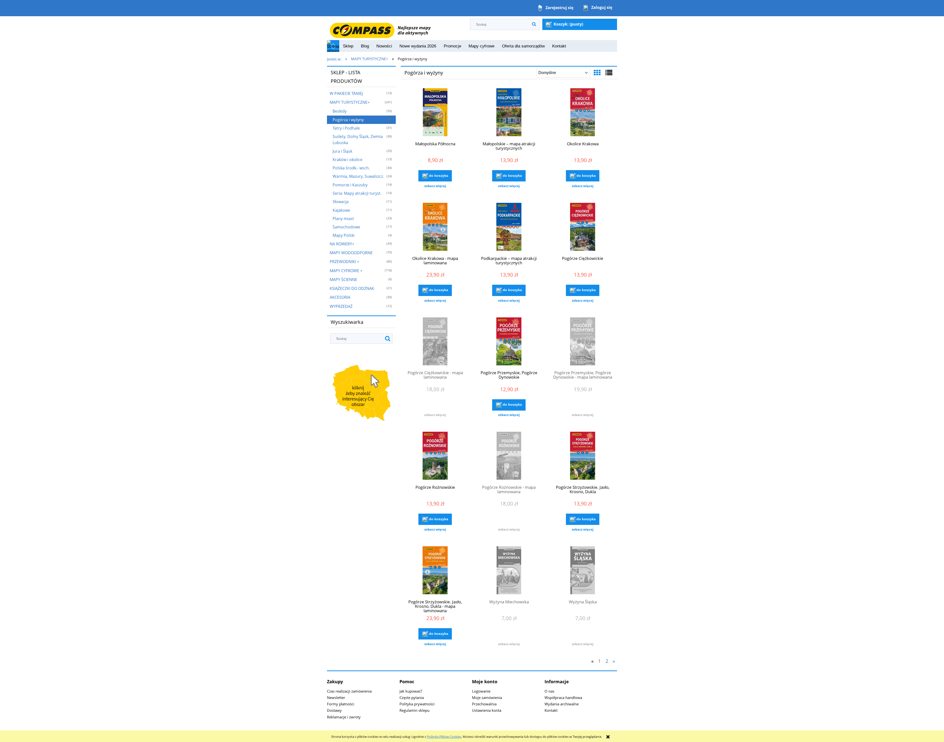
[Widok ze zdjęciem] (597, 72)
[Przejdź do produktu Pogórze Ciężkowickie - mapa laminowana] (435, 342)
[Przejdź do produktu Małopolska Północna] (435, 112)
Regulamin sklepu (414, 710)
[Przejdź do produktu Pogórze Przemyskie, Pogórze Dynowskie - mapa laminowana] (582, 342)
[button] (435, 186)
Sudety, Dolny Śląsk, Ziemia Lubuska (358, 139)
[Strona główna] (380, 27)
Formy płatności (340, 703)
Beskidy (340, 111)
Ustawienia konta (486, 710)
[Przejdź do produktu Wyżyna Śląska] (582, 570)
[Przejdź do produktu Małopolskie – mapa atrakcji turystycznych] (509, 112)
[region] (361, 394)
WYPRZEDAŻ (341, 306)
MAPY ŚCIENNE (343, 279)
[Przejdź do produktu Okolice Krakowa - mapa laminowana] (435, 227)
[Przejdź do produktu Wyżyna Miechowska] (509, 570)
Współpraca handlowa (563, 697)
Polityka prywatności (417, 703)
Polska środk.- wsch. (351, 168)
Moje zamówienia (487, 697)
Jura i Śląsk (342, 151)
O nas (549, 691)
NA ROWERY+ (342, 244)
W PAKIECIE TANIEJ (346, 93)
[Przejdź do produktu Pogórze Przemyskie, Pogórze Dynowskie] (509, 342)
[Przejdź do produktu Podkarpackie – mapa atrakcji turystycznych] (509, 227)
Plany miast (343, 218)
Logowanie (481, 691)
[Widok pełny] (608, 72)
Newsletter (336, 697)
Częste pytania (411, 697)
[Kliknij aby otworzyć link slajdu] (361, 394)
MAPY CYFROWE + (346, 270)
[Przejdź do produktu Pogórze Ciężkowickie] (582, 227)
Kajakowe (341, 210)
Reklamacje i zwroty (344, 716)
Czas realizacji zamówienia (349, 691)
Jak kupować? (410, 691)
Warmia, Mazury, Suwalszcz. (358, 176)
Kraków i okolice (347, 159)
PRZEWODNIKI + (344, 261)
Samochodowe (346, 227)
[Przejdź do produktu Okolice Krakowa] (582, 112)
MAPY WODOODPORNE (351, 252)
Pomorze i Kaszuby (350, 185)
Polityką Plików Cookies (444, 736)
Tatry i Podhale (346, 128)
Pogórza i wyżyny (348, 119)
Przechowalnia (484, 703)
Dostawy (334, 710)
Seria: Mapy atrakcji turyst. (357, 193)
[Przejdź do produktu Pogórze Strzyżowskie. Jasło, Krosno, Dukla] (582, 456)
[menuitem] (348, 46)
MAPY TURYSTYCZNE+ (350, 102)
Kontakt (551, 710)
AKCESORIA (340, 297)
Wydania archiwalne (562, 703)
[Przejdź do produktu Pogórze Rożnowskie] (435, 456)
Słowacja (341, 201)
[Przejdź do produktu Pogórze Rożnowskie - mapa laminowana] (509, 456)
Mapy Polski (343, 235)
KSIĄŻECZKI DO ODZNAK (352, 288)
